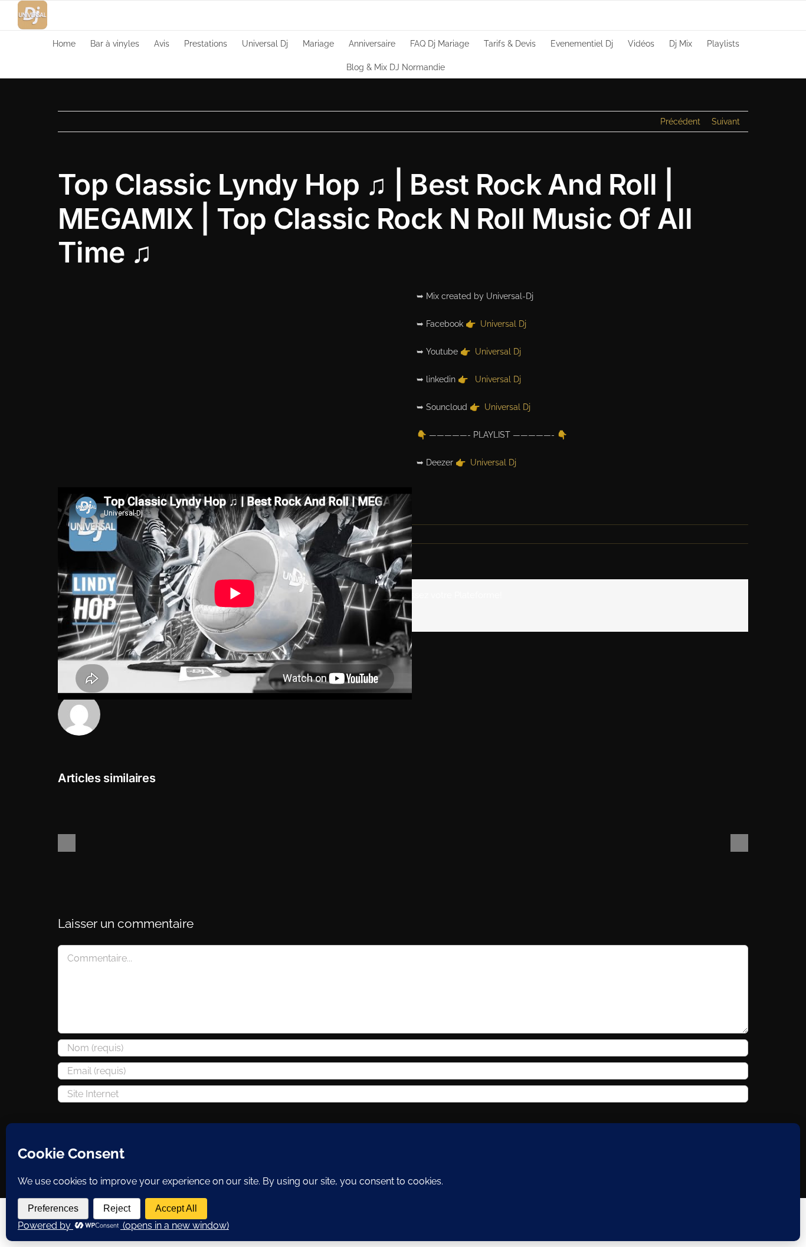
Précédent (680, 121)
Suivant (726, 121)
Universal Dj (503, 324)
